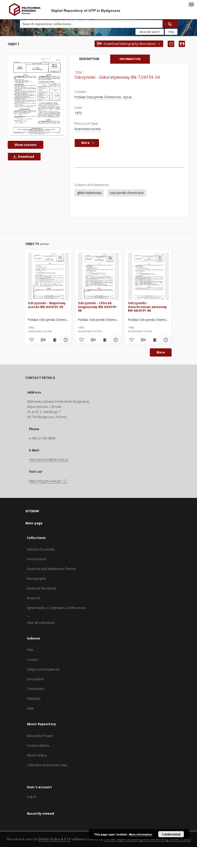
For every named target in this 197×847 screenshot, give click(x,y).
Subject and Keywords (43, 669)
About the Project (40, 736)
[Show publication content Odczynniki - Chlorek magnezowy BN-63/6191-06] (104, 340)
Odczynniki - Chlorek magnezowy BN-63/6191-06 (97, 306)
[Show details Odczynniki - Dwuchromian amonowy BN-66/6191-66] (165, 340)
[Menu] (191, 4)
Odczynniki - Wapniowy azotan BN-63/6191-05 (47, 305)
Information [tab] (130, 59)
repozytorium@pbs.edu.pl (48, 459)
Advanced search (150, 32)
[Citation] (182, 44)
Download (25, 156)
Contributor (35, 689)
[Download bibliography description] (42, 340)
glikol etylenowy (89, 193)
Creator (32, 659)
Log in (31, 796)
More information (140, 834)
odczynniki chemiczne (127, 193)
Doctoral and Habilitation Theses (51, 569)
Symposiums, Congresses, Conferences (56, 608)
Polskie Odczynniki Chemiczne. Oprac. (104, 97)
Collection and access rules (47, 765)
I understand (171, 834)
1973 (78, 113)
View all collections (41, 623)
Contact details (38, 745)
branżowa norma (88, 129)
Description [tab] (89, 59)
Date (30, 708)
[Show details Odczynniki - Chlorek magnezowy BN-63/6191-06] (115, 340)
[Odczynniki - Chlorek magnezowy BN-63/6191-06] (98, 276)
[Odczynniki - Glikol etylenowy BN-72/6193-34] (37, 96)
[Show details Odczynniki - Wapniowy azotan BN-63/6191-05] (65, 340)
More (160, 352)
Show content (25, 145)
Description (35, 679)
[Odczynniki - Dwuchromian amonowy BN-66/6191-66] (148, 276)
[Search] (170, 24)
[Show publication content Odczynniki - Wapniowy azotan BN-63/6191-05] (54, 340)
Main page (34, 523)
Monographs (36, 578)
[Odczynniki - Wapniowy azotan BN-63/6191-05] (48, 276)
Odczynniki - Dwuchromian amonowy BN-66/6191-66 (147, 306)
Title (30, 650)
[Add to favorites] (171, 44)
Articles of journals (41, 549)
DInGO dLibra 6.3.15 (54, 839)
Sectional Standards (41, 588)
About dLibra (36, 755)
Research (34, 598)
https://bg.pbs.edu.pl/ (45, 481)
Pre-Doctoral (36, 559)
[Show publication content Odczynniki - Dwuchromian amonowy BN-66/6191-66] (154, 340)
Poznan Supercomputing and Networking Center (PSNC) (147, 839)
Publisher (34, 698)
